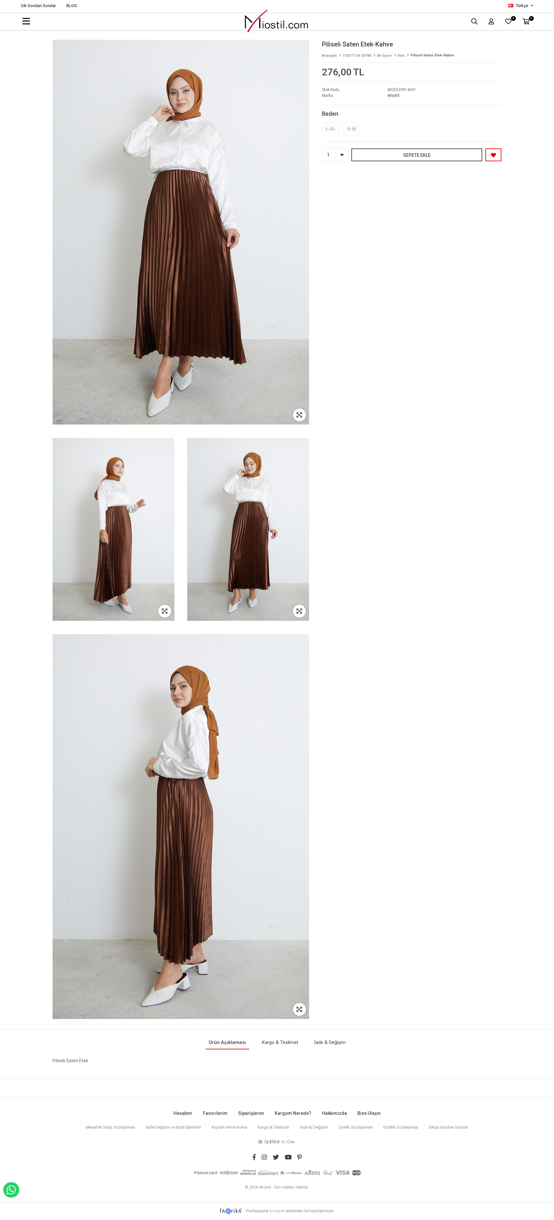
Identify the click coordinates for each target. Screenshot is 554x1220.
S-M (351, 129)
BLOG (71, 5)
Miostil (393, 95)
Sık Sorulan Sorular (38, 5)
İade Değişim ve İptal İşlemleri (173, 1127)
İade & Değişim (314, 1127)
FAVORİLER (513, 19)
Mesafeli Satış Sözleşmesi (110, 1127)
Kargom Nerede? (293, 1113)
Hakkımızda (334, 1113)
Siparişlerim (251, 1113)
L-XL (330, 129)
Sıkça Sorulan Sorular (448, 1127)
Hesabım (182, 1113)
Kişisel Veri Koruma (229, 1127)
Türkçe (522, 5)
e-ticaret (276, 1210)
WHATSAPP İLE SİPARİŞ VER (11, 1190)
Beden (330, 113)
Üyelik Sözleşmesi (356, 1127)
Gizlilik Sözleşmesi (400, 1127)
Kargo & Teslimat (273, 1127)
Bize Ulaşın (369, 1113)
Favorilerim (215, 1113)
